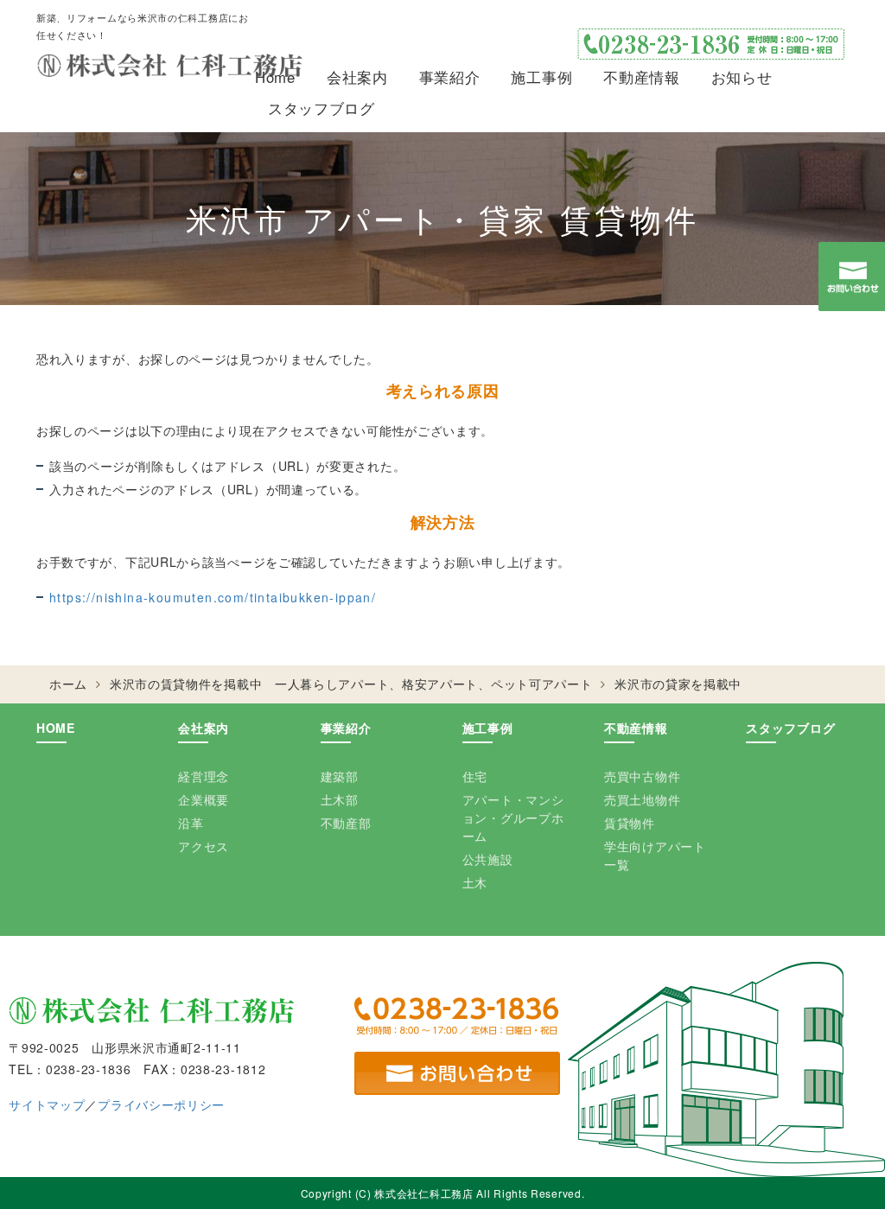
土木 (474, 882)
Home (275, 77)
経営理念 (203, 776)
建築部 (340, 776)
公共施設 (487, 859)
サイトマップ (47, 1104)
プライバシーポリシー (161, 1104)
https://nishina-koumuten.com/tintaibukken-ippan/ (212, 597)
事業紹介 (450, 77)
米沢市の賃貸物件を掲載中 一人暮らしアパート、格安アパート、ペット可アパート (351, 683)
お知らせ (742, 77)
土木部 (340, 799)
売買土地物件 (642, 799)
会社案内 (357, 77)
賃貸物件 (629, 822)
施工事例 (541, 77)
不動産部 (346, 822)
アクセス (203, 846)
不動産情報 (641, 77)
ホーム (68, 683)
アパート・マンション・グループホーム (513, 817)
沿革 (190, 822)
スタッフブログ (321, 108)
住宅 (474, 776)
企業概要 (203, 799)
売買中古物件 (642, 776)
